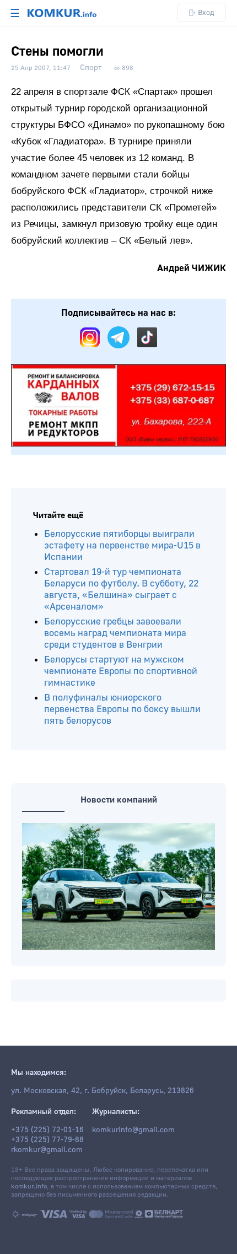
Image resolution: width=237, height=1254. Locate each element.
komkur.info (29, 1186)
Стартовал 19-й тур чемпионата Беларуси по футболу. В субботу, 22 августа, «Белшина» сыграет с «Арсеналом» (121, 589)
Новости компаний (118, 799)
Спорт (90, 68)
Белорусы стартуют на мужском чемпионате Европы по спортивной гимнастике (120, 671)
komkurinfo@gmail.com (133, 1130)
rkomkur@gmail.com (47, 1150)
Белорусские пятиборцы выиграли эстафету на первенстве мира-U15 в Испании (122, 545)
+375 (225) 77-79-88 (47, 1140)
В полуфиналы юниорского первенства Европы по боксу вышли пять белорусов (122, 709)
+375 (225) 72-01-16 (47, 1130)
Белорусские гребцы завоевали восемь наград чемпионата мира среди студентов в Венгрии (115, 633)
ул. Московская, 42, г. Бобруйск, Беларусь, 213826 (102, 1091)
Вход (206, 12)
